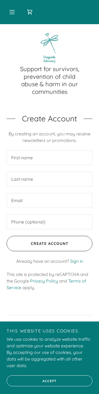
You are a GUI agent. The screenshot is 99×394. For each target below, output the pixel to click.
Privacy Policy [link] (44, 281)
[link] (29, 12)
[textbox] (49, 157)
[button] (12, 12)
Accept (49, 381)
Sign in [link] (76, 261)
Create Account (49, 243)
